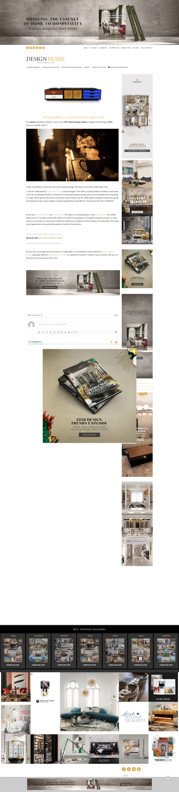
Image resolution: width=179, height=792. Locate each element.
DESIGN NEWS (73, 772)
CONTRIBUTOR (114, 48)
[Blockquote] (61, 332)
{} (72, 332)
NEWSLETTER (125, 48)
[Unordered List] (58, 332)
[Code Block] (65, 332)
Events (87, 67)
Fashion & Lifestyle (50, 67)
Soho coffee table (42, 215)
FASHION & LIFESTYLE (77, 775)
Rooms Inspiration (119, 67)
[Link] (69, 332)
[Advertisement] (78, 595)
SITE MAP (135, 48)
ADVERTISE (103, 48)
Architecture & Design (71, 67)
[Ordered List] (54, 332)
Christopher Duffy (54, 191)
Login (115, 315)
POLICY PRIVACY (146, 48)
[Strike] (50, 332)
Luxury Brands (33, 67)
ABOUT (86, 48)
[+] (76, 332)
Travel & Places (99, 67)
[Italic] (43, 332)
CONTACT (94, 48)
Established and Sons (57, 255)
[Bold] (39, 332)
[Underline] (47, 332)
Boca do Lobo (58, 215)
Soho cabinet (100, 215)
